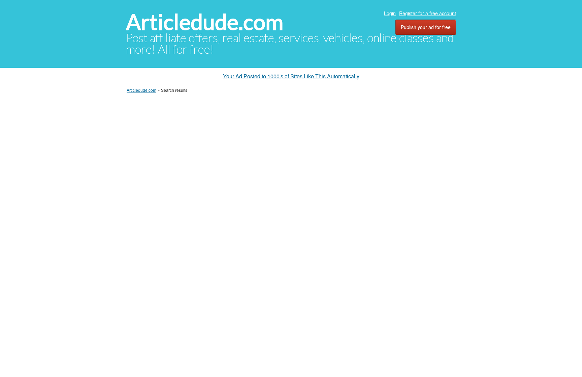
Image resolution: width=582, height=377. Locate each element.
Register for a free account (427, 13)
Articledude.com (204, 22)
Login (390, 13)
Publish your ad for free (426, 27)
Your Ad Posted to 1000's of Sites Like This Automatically (291, 76)
